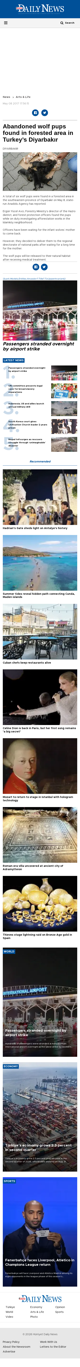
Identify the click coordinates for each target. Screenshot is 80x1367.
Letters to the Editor (53, 1347)
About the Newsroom (16, 1347)
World (9, 1312)
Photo (34, 1317)
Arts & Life (23, 97)
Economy (36, 1307)
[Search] (61, 22)
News (6, 97)
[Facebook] (35, 112)
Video (9, 1317)
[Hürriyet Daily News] (40, 9)
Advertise (9, 1351)
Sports (59, 1312)
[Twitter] (44, 112)
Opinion (60, 1307)
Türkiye (10, 1307)
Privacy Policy (11, 1342)
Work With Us (48, 1342)
